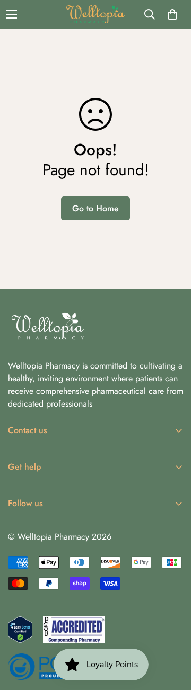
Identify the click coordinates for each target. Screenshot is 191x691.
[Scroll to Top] (172, 634)
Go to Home (95, 208)
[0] (172, 14)
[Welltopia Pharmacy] (95, 14)
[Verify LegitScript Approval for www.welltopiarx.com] (20, 629)
